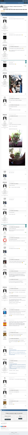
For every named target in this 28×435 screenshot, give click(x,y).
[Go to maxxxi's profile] (4, 262)
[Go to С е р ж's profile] (4, 392)
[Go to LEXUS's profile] (4, 175)
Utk (4, 347)
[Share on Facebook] (2, 426)
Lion (5, 97)
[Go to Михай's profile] (4, 240)
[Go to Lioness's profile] (4, 334)
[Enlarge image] (22, 34)
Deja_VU (4, 33)
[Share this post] (26, 17)
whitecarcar (7, 8)
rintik (5, 308)
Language (12, 432)
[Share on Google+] (3, 426)
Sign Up (26, 2)
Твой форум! (3, 3)
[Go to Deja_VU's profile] (4, 37)
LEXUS (5, 171)
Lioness (4, 331)
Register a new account (7, 419)
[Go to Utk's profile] (4, 351)
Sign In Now (20, 418)
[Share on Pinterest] (5, 426)
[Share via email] (4, 426)
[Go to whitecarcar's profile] (2, 7)
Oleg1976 (4, 225)
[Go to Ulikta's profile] (4, 324)
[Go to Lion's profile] (4, 101)
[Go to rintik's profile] (4, 312)
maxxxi (5, 258)
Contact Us (15, 432)
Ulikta (5, 320)
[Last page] (5, 15)
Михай (5, 236)
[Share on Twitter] (1, 426)
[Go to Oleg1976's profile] (4, 229)
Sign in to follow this (3, 5)
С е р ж (5, 388)
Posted (11, 17)
